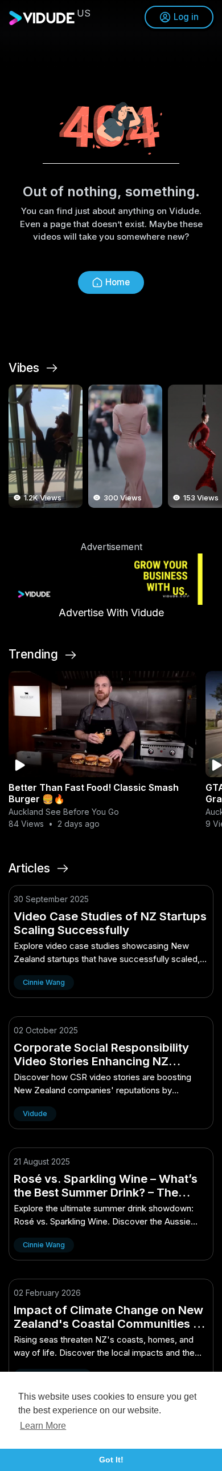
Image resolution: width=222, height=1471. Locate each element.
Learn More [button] (43, 1425)
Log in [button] (186, 16)
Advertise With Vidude (111, 613)
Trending (33, 654)
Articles (29, 868)
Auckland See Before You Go (64, 812)
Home (117, 282)
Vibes (24, 368)
